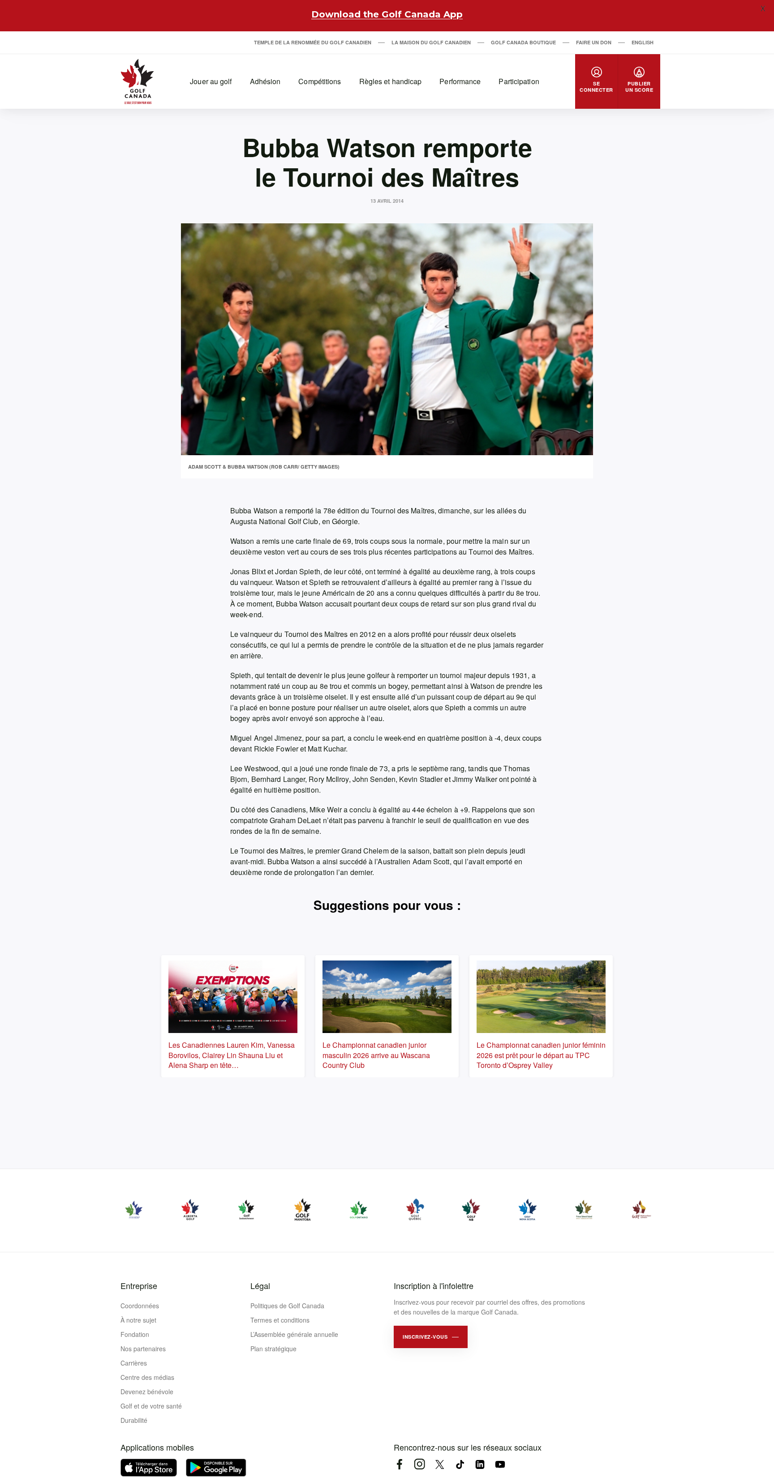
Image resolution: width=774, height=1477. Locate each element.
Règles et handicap (390, 81)
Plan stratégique (273, 1348)
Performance (460, 81)
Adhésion (265, 81)
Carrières (133, 1362)
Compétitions (319, 81)
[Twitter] (439, 1464)
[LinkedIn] (480, 1464)
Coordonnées (139, 1305)
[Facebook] (399, 1464)
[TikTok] (459, 1464)
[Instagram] (419, 1464)
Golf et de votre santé (151, 1405)
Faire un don (593, 42)
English (643, 42)
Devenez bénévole (146, 1391)
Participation (519, 81)
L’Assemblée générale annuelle (294, 1334)
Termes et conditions (280, 1319)
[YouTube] (500, 1464)
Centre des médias (147, 1377)
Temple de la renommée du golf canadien (312, 42)
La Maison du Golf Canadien (431, 42)
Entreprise (138, 1285)
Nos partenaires (143, 1348)
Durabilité (133, 1420)
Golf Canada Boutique (523, 42)
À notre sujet (138, 1319)
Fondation (134, 1334)
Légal (260, 1285)
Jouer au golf (211, 81)
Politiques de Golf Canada (287, 1305)
